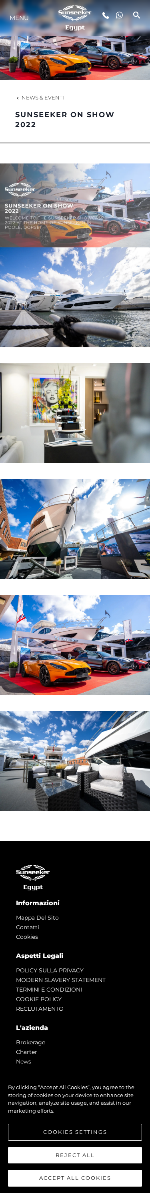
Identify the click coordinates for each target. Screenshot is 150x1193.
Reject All (75, 1155)
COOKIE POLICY (39, 999)
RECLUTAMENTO (40, 1008)
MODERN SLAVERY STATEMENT (61, 980)
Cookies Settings (75, 1132)
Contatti (27, 927)
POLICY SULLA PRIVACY (50, 970)
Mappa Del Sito (37, 917)
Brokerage (30, 1042)
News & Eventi (43, 97)
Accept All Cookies (75, 1178)
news (23, 1061)
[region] (75, 1128)
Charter (26, 1052)
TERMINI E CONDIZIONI (49, 989)
